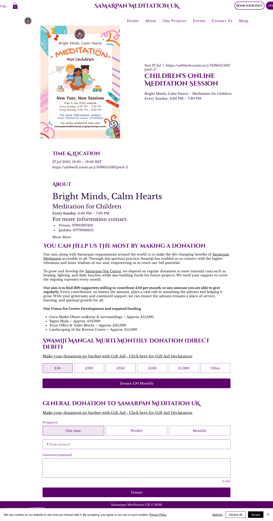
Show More (61, 237)
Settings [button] (217, 515)
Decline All (235, 515)
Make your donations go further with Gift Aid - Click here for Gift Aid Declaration (117, 356)
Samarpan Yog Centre (103, 271)
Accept (255, 515)
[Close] (268, 514)
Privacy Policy (158, 515)
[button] (15, 6)
